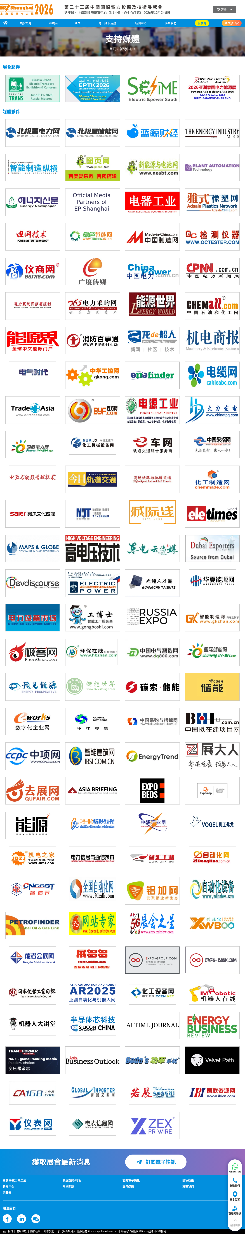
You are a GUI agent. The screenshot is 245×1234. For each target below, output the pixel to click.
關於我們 (8, 1231)
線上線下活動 (107, 23)
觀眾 (77, 23)
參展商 (53, 23)
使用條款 (22, 1231)
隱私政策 (35, 1231)
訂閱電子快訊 (160, 1162)
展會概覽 (25, 23)
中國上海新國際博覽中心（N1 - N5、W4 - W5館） (105, 13)
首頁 (112, 49)
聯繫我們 (170, 23)
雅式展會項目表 (67, 1231)
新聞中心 (141, 23)
